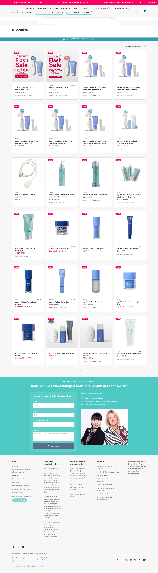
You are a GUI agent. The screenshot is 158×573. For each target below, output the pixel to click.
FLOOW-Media (39, 566)
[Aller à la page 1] (74, 370)
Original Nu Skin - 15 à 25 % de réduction (106, 467)
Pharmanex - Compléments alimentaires (105, 489)
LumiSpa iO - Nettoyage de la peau (108, 472)
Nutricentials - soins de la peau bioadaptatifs (106, 480)
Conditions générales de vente (22, 489)
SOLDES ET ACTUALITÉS (101, 8)
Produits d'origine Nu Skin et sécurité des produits (21, 471)
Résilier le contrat (19, 500)
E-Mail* (35, 411)
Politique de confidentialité (20, 486)
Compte (80, 487)
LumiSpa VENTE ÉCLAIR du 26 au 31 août (17, 2)
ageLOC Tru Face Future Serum (93, 248)
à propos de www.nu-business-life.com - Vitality (49, 12)
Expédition (15, 475)
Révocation (15, 482)
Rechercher (15, 466)
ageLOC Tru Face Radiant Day (59, 302)
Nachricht (36, 430)
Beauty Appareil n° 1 (103, 475)
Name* (35, 402)
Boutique (29, 8)
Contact (28, 12)
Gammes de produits (61, 8)
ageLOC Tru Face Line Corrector (127, 248)
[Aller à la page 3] (84, 370)
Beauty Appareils (43, 8)
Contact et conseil (18, 479)
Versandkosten (43, 553)
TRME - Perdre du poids (104, 485)
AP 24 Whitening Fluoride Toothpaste (129, 353)
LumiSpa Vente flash (122, 8)
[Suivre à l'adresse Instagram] (18, 547)
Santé (86, 8)
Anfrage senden (53, 446)
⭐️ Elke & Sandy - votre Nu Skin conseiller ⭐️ (107, 2)
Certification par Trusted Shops (22, 496)
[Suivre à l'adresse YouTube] (23, 547)
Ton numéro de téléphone (41, 420)
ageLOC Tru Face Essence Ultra (59, 248)
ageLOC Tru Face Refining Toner (94, 302)
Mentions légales (17, 493)
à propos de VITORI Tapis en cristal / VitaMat (79, 12)
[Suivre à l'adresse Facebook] (13, 547)
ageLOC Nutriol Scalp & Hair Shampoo (95, 195)
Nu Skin (17, 85)
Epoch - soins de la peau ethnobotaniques (104, 499)
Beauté (76, 8)
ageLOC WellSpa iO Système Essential (61, 353)
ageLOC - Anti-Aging (103, 494)
